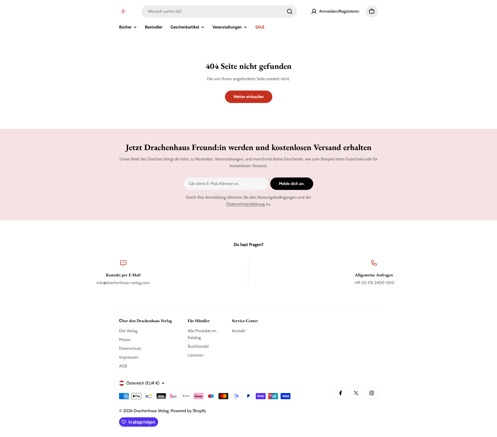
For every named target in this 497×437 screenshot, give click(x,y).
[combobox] (219, 11)
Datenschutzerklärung (245, 204)
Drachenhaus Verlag (151, 410)
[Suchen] (290, 11)
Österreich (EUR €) (142, 383)
